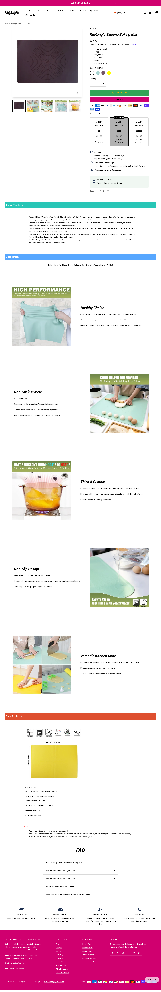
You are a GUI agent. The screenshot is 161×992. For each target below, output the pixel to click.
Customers (60, 958)
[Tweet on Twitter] (104, 191)
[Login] (150, 13)
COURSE (37, 11)
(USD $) (119, 13)
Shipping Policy (88, 951)
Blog (57, 944)
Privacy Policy (87, 948)
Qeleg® (93, 29)
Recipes (83, 11)
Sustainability (61, 965)
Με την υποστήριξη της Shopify (54, 982)
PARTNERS (60, 11)
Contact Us (60, 962)
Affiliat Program (62, 969)
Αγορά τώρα (119, 99)
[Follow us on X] (117, 952)
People (58, 951)
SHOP (48, 11)
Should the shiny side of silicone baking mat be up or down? (68, 894)
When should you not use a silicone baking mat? (64, 863)
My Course (94, 11)
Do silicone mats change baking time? (60, 886)
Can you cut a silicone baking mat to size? (61, 871)
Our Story (59, 955)
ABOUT (72, 11)
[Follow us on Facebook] (112, 952)
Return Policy (87, 944)
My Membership (30, 15)
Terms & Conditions (89, 962)
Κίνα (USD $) (10, 982)
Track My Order (88, 955)
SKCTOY (27, 11)
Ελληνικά (130, 13)
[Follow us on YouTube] (133, 952)
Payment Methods (89, 958)
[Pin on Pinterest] (100, 191)
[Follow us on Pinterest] (128, 952)
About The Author (62, 973)
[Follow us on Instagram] (123, 952)
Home (7, 24)
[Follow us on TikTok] (139, 952)
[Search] (145, 13)
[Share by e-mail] (108, 191)
